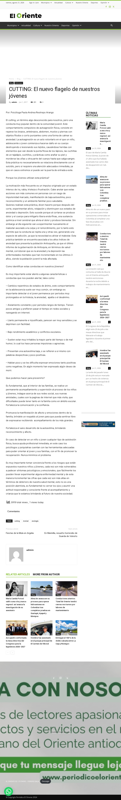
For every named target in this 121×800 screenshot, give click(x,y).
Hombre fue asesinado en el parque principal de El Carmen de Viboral (41, 641)
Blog (19, 79)
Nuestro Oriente (82, 2)
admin (14, 102)
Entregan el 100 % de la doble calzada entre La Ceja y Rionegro (66, 641)
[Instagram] (109, 7)
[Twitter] (113, 7)
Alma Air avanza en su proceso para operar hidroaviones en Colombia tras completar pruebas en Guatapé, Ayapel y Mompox (40, 607)
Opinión (104, 2)
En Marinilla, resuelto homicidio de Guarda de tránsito (60, 535)
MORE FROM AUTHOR (46, 574)
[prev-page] (8, 652)
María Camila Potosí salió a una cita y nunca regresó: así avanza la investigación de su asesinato (16, 604)
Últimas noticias (92, 114)
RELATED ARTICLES (18, 574)
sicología (35, 521)
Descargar (45, 781)
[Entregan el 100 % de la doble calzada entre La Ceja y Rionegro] (66, 627)
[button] (111, 25)
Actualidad (58, 2)
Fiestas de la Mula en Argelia (20, 533)
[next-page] (12, 652)
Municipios (45, 2)
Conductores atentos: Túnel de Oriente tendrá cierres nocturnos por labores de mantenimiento (66, 604)
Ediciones (18, 83)
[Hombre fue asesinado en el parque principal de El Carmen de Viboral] (41, 627)
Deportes (94, 2)
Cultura (68, 2)
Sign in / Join (34, 2)
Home (11, 79)
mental (25, 521)
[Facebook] (106, 7)
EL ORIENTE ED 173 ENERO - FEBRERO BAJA (22, 781)
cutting (17, 521)
